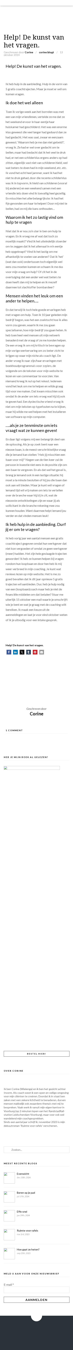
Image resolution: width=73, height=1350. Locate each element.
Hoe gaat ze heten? (28, 1249)
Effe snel (22, 1211)
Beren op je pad (26, 1192)
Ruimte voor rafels (27, 1230)
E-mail (9, 1284)
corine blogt (46, 52)
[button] (9, 652)
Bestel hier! (36, 1053)
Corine (29, 52)
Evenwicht (23, 1173)
